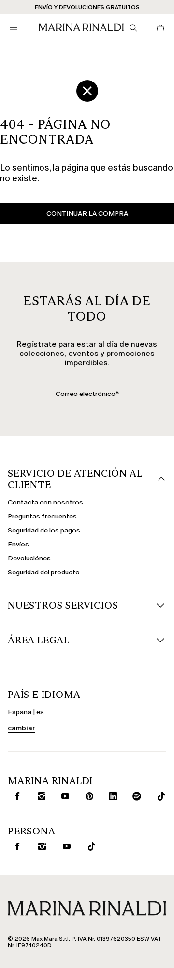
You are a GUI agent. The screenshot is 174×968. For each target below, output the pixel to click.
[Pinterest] (87, 796)
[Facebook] (15, 796)
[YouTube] (63, 796)
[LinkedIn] (110, 796)
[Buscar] (133, 28)
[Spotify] (135, 796)
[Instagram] (39, 796)
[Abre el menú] (13, 28)
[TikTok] (158, 796)
